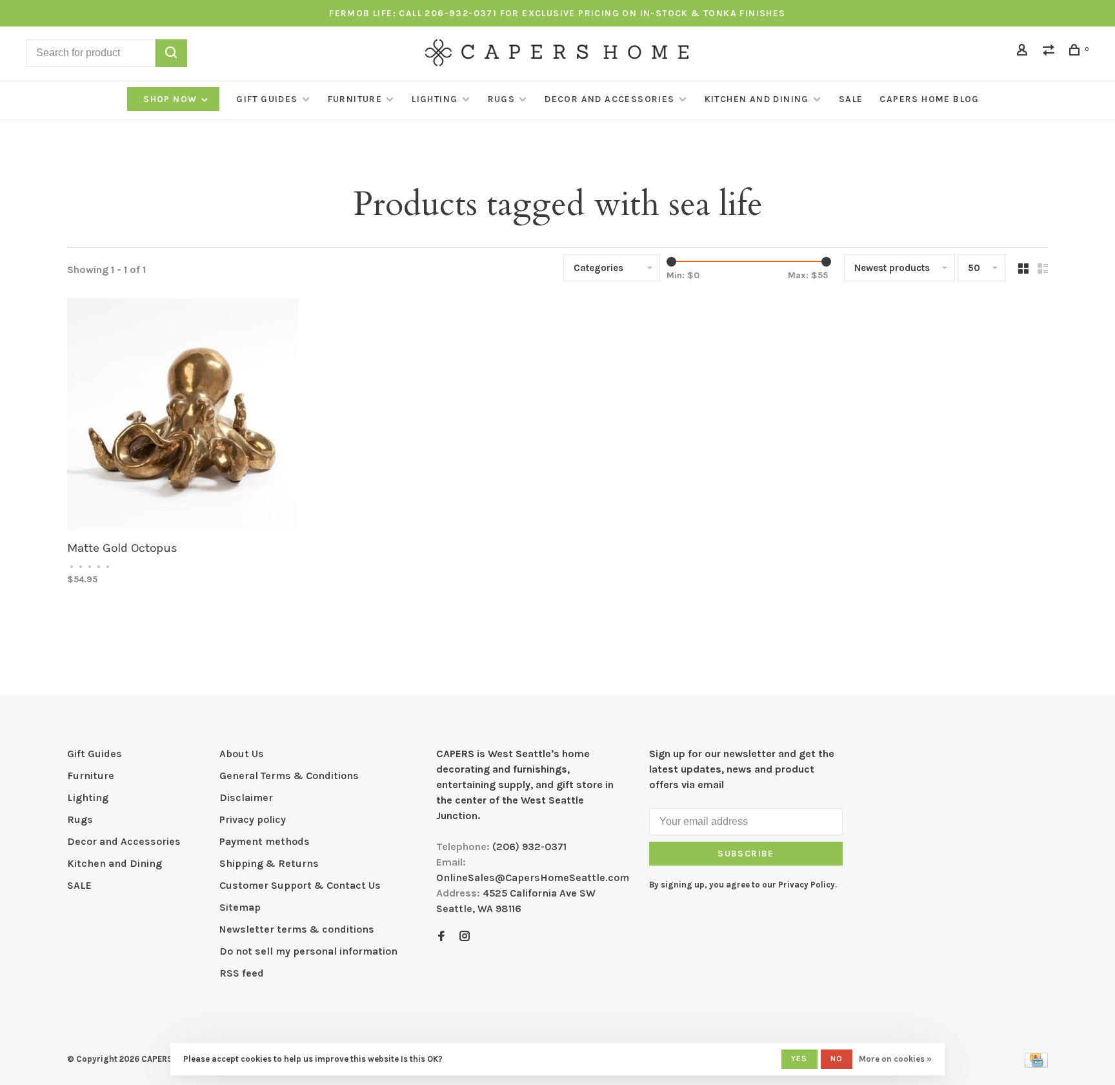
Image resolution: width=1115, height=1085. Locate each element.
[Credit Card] (1036, 1064)
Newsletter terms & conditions (296, 929)
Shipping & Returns (269, 863)
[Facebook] (441, 937)
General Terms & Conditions (289, 775)
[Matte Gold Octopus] (182, 416)
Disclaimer (246, 797)
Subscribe (746, 853)
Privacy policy (252, 819)
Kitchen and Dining (757, 99)
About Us (241, 753)
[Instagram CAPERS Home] (464, 937)
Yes (799, 1058)
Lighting (434, 99)
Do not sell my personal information (308, 951)
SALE (851, 99)
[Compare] (1050, 51)
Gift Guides (266, 99)
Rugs (502, 99)
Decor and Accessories (609, 99)
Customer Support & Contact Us (300, 885)
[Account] (1024, 51)
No (836, 1058)
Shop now (171, 99)
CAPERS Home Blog (929, 99)
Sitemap (240, 907)
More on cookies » (895, 1059)
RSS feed (241, 973)
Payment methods (264, 841)
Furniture (355, 99)
